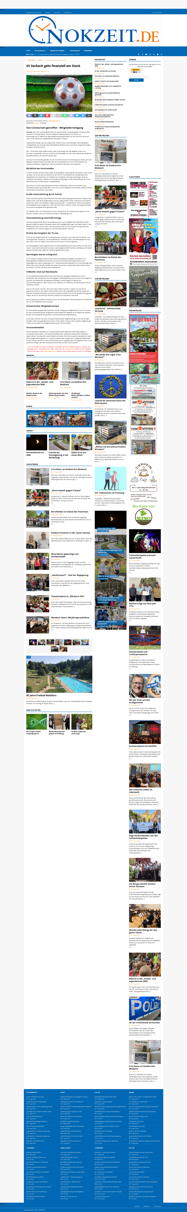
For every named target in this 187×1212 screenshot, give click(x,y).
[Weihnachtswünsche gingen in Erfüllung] (59, 722)
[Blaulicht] (145, 1008)
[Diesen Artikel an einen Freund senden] (53, 115)
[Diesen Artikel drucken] (59, 115)
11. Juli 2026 (31, 1169)
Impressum (57, 12)
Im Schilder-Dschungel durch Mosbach (106, 1177)
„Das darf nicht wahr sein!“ (102, 1196)
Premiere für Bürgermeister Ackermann (106, 1141)
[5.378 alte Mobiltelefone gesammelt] (111, 618)
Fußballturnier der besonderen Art (70, 1141)
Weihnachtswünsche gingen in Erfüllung (57, 732)
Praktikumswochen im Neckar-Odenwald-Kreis (142, 1111)
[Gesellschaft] (37, 476)
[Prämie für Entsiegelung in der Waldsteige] (59, 442)
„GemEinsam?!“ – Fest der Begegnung (69, 575)
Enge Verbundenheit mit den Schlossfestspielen (143, 836)
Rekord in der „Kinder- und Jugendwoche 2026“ (39, 383)
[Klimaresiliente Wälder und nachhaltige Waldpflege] (111, 594)
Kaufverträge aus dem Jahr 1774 (142, 604)
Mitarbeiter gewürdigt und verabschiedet (65, 555)
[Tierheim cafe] (143, 501)
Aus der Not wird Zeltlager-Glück (138, 1116)
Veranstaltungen (57, 51)
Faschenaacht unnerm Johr (137, 1126)
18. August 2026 (32, 1143)
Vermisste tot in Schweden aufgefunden (38, 1136)
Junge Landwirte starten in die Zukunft (140, 1136)
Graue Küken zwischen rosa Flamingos (37, 1172)
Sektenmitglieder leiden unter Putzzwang (107, 1187)
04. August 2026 (103, 578)
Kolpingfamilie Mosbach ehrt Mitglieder (71, 1192)
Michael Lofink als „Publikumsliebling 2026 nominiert (75, 1106)
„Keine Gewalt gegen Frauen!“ (66, 490)
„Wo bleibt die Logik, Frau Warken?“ (108, 355)
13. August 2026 (103, 531)
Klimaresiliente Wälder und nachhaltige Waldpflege (108, 599)
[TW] (142, 54)
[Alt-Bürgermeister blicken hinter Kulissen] (55, 649)
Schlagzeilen (39, 51)
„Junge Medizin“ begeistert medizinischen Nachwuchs (145, 1141)
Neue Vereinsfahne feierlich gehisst (71, 1116)
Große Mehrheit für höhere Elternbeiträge (107, 1111)
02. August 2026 (103, 602)
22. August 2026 (55, 398)
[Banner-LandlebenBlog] (143, 373)
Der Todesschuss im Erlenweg (109, 492)
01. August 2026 (135, 935)
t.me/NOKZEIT (70, 349)
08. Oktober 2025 (100, 1179)
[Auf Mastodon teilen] (71, 115)
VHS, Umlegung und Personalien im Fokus (107, 1126)
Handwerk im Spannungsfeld (103, 1102)
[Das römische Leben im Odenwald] (76, 642)
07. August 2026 (135, 841)
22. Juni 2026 (31, 1194)
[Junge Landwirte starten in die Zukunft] (62, 419)
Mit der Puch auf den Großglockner (139, 701)
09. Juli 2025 (99, 1184)
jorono (37, 123)
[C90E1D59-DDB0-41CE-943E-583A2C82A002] (144, 383)
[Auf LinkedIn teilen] (41, 115)
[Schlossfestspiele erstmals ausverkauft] (33, 642)
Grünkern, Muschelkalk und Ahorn (36, 1167)
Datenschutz (68, 12)
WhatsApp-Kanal (54, 121)
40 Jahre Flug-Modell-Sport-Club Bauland (72, 1126)
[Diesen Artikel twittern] (35, 115)
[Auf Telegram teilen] (77, 115)
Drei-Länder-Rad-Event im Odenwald (37, 1162)
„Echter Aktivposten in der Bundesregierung (107, 1136)
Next (29, 419)
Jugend (131, 1092)
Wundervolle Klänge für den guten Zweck (143, 931)
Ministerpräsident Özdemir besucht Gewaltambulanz (110, 1106)
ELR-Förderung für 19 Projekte (103, 1131)
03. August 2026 (32, 698)
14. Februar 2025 (100, 1198)
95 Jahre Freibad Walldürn (41, 695)
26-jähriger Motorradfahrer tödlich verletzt (80, 395)
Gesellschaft (65, 1148)
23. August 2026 (32, 387)
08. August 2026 (57, 535)
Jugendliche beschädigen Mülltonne (36, 1121)
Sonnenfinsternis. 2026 (35, 453)
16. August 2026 (66, 1113)
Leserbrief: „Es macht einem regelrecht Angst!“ (108, 1192)
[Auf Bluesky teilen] (83, 115)
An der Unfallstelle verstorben (105, 71)
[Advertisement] (158, 97)
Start (28, 51)
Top (48, 71)
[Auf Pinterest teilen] (47, 115)
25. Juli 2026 (56, 599)
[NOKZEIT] (93, 45)
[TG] (157, 54)
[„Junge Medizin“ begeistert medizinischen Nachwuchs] (82, 419)
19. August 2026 (32, 1138)
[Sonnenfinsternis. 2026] (36, 442)
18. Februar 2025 (100, 1194)
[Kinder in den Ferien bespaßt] (42, 419)
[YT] (146, 54)
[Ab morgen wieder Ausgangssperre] (36, 722)
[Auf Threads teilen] (89, 115)
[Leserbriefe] (111, 294)
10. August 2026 (57, 514)
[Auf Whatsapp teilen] (65, 115)
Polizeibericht (31, 1092)
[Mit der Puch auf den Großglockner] (59, 642)
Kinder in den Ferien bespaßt (137, 1131)
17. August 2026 (135, 657)
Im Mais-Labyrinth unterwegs (78, 732)
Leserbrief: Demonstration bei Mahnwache (110, 401)
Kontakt (47, 12)
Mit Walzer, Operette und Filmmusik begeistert (142, 1196)
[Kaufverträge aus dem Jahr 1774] (42, 642)
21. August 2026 (57, 493)
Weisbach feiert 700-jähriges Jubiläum (70, 617)
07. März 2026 (101, 406)
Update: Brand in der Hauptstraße (34, 394)
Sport (45, 71)
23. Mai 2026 (100, 360)
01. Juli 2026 (31, 1179)
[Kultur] (145, 541)
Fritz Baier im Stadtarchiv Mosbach (73, 383)
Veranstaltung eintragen (33, 12)
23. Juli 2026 (56, 620)
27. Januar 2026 (101, 452)
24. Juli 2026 (31, 1164)
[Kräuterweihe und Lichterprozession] (50, 642)
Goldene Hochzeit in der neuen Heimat (70, 532)
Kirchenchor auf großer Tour (68, 1196)
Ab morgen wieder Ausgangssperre (33, 732)
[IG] (150, 54)
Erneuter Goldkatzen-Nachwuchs (36, 1157)
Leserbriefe (88, 51)
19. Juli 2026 (65, 1194)
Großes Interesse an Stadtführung (36, 1192)
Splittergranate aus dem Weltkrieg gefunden (58, 394)
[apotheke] (143, 461)
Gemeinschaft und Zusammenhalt (70, 1131)
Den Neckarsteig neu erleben (35, 1177)
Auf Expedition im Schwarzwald (106, 110)
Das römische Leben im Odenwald (140, 790)
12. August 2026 (101, 314)
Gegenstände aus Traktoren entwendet (38, 1131)
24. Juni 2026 (31, 1189)
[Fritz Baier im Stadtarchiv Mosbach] (76, 371)
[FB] (138, 54)
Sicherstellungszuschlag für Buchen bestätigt (108, 1121)
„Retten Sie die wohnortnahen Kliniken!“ (110, 448)
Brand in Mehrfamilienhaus (104, 122)
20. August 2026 (135, 609)
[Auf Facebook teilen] (29, 115)
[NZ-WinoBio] (143, 526)
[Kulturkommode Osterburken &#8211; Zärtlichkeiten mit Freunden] (143, 265)
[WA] (161, 54)
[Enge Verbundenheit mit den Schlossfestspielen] (85, 642)
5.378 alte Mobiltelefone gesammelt (107, 623)
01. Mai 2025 (99, 1189)
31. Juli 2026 (56, 559)
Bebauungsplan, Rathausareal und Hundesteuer (109, 1116)
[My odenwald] (143, 362)
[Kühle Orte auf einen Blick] (81, 442)
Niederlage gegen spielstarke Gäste (71, 1111)
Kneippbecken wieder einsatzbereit (36, 1182)
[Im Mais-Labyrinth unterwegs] (81, 722)
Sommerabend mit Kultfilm (143, 746)
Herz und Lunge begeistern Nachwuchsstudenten (104, 116)
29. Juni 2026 (31, 1184)
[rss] (154, 54)
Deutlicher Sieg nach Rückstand (69, 1121)
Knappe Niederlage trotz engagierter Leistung (108, 87)
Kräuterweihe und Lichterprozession (138, 653)
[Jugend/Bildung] (145, 964)
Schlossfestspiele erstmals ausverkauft (109, 105)
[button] (2, 10)
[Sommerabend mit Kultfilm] (68, 642)
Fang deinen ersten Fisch (136, 1121)
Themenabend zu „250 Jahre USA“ (67, 596)
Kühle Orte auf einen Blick (78, 453)
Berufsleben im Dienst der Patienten (69, 511)
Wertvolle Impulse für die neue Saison (71, 1136)
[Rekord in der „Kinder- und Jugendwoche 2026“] (42, 371)
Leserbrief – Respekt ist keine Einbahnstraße (108, 1182)
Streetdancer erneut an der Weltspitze (71, 1102)
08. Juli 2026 (31, 1174)
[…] (76, 479)
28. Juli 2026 (56, 578)
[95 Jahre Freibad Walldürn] (59, 674)
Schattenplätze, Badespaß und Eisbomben (39, 1187)
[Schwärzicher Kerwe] (143, 217)
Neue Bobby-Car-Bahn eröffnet (35, 1196)
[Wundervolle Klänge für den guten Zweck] (63, 649)
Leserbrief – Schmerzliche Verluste (107, 309)
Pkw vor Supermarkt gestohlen (35, 1126)
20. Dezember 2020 (34, 71)
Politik (97, 1092)
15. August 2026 (135, 705)
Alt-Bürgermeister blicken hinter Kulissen (142, 885)
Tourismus (30, 1148)
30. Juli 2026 (31, 1159)
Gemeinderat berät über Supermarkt (105, 1097)
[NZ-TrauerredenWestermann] (143, 306)
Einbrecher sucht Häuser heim (35, 1141)
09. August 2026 (135, 749)
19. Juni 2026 (31, 1198)
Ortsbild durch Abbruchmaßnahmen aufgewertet (107, 127)
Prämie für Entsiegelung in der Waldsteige (58, 455)
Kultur (131, 1148)
